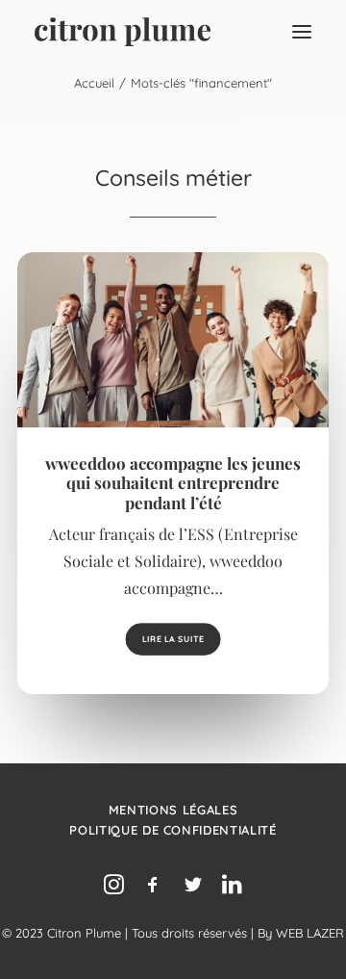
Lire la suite (173, 638)
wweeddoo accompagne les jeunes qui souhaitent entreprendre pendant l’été (173, 482)
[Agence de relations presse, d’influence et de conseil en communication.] (122, 31)
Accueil (94, 82)
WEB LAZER (310, 932)
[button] (302, 32)
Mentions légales (173, 809)
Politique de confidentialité (172, 829)
